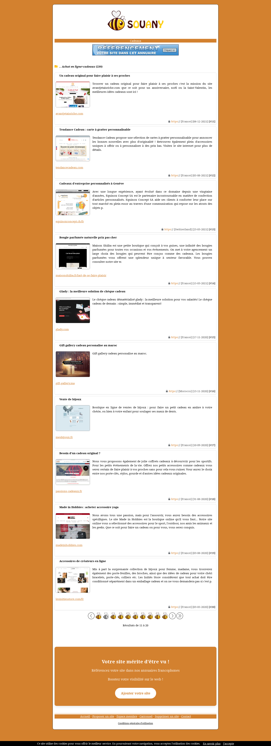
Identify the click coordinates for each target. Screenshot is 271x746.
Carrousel (146, 716)
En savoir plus (211, 743)
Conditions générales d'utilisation (135, 723)
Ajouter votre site (135, 693)
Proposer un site (103, 716)
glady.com (62, 329)
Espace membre (127, 716)
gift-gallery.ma (65, 383)
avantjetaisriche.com (69, 113)
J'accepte (228, 743)
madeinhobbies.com (69, 545)
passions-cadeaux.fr (69, 491)
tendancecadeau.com (69, 167)
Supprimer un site (167, 716)
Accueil (85, 716)
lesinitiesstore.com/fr (70, 599)
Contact (186, 716)
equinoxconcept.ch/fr (70, 221)
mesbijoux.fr (64, 437)
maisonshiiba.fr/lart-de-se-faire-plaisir (81, 275)
